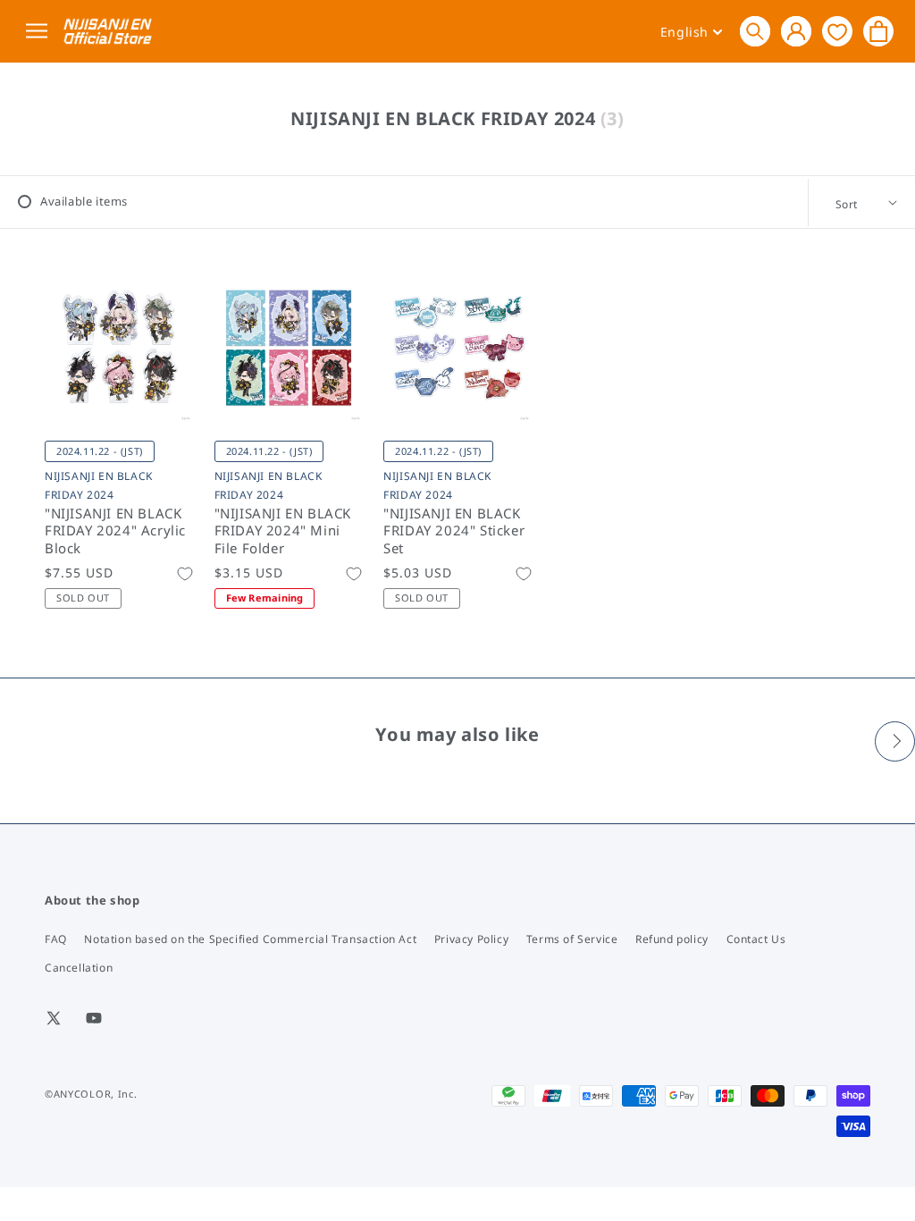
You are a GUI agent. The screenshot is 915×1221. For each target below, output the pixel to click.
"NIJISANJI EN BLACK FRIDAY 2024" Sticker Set (454, 531)
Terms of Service (572, 939)
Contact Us (756, 939)
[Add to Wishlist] (185, 573)
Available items (84, 201)
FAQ (56, 939)
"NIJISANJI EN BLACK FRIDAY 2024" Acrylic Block (115, 531)
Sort (846, 204)
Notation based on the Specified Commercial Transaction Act (250, 939)
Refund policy (672, 939)
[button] (755, 31)
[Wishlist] (837, 31)
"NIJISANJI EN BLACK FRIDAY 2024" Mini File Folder (282, 531)
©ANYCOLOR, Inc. (91, 1093)
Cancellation (79, 967)
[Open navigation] (40, 31)
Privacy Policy (471, 939)
